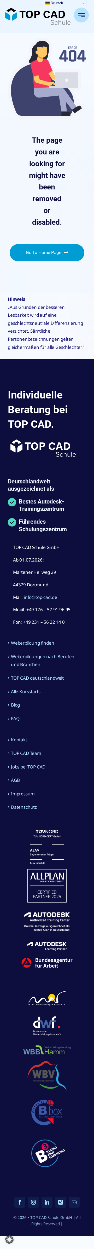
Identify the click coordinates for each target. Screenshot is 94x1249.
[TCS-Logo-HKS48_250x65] (37, 10)
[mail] (74, 1202)
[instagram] (33, 1202)
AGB (15, 780)
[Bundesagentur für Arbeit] (47, 960)
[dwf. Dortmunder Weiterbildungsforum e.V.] (47, 1015)
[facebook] (19, 1202)
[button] (9, 1239)
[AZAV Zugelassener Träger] (47, 832)
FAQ (15, 718)
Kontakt (19, 740)
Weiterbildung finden (32, 643)
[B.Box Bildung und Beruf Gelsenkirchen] (47, 1098)
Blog (15, 705)
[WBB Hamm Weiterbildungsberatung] (47, 1046)
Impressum (22, 794)
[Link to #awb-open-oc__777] (81, 15)
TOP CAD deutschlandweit (37, 678)
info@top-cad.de (40, 597)
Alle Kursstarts (25, 692)
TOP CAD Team (26, 753)
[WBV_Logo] (47, 1063)
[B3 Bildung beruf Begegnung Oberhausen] (47, 1136)
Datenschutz (24, 807)
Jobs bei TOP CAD (28, 767)
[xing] (60, 1202)
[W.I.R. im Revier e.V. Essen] (47, 991)
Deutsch (56, 3)
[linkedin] (47, 1202)
